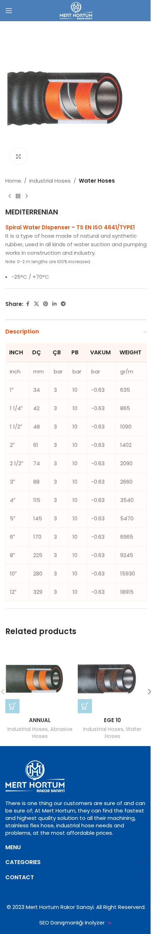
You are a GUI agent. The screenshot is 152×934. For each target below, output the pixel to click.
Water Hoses (97, 180)
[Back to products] (18, 196)
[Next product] (26, 196)
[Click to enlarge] (19, 156)
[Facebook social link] (27, 304)
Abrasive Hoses (52, 733)
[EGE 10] (112, 678)
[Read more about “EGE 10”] (85, 706)
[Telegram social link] (63, 304)
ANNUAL (40, 720)
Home (13, 180)
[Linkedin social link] (54, 304)
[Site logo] (76, 10)
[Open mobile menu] (9, 11)
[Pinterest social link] (45, 304)
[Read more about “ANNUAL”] (12, 706)
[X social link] (36, 304)
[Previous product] (9, 196)
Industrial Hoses (50, 180)
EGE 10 (112, 720)
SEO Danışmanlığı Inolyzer (72, 922)
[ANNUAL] (39, 678)
